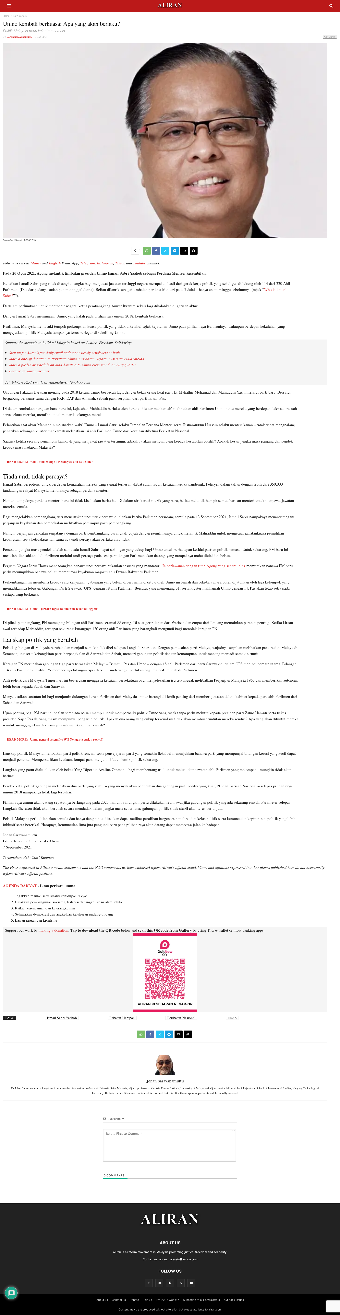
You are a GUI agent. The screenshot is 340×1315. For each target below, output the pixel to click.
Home (6, 15)
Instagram (105, 262)
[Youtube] (191, 1283)
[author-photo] (165, 1074)
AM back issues (234, 1299)
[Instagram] (159, 1283)
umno (232, 1018)
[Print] (194, 251)
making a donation (53, 930)
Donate (134, 1299)
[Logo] (170, 1231)
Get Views (329, 36)
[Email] (184, 251)
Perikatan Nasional (181, 1018)
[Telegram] (175, 251)
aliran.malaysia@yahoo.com (178, 1259)
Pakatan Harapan (122, 1018)
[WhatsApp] (147, 251)
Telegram (87, 262)
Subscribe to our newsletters (201, 1299)
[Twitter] (165, 251)
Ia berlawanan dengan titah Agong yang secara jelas (204, 565)
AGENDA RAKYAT (20, 886)
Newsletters (20, 15)
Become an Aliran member (29, 370)
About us (102, 1299)
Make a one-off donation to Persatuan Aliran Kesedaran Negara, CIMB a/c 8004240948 (76, 358)
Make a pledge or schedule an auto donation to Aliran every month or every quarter (72, 364)
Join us (147, 1299)
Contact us (119, 1299)
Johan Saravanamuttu (19, 36)
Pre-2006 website (167, 1299)
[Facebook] (156, 251)
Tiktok (120, 262)
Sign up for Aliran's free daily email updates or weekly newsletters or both (64, 352)
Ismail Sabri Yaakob (62, 1018)
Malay (36, 262)
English (55, 262)
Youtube (139, 262)
